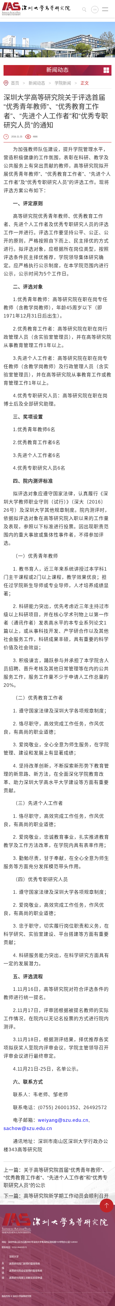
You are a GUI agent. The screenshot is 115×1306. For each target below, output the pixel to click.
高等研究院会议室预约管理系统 (25, 1270)
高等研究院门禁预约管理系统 (24, 1263)
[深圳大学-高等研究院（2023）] (38, 8)
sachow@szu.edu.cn (28, 1128)
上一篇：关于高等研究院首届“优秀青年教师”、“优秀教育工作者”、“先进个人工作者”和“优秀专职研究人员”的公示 (56, 1177)
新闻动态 (37, 83)
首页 (15, 83)
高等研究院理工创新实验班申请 (25, 1277)
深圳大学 (14, 1256)
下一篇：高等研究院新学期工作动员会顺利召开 (56, 1196)
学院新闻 (63, 83)
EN (94, 9)
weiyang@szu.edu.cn (63, 1120)
